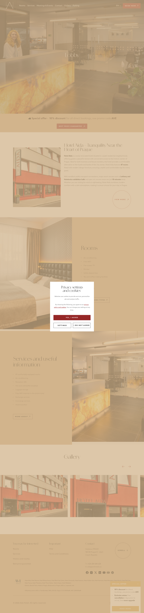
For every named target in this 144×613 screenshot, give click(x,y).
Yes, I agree (72, 317)
